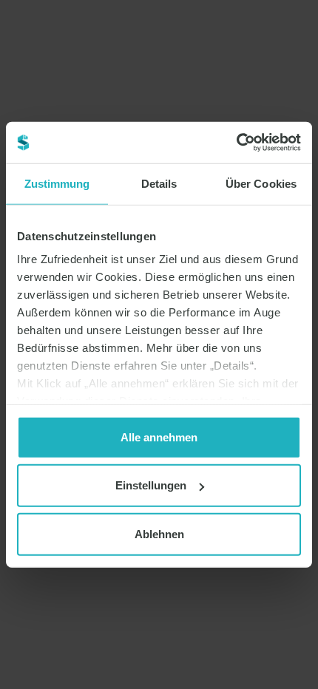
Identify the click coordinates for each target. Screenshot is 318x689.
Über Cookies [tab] (261, 183)
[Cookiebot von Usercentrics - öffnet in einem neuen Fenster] (236, 142)
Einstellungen (150, 485)
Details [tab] (159, 183)
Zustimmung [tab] (57, 183)
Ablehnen (159, 533)
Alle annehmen (159, 436)
